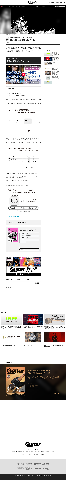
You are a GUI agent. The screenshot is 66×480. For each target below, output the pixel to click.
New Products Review (51, 6)
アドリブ (10, 279)
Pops (2, 330)
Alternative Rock (47, 347)
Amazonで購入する (10, 394)
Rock (5, 330)
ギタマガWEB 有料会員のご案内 (8, 6)
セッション (14, 279)
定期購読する (20, 394)
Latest (4, 312)
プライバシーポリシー (23, 475)
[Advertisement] (33, 414)
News (39, 6)
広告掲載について (30, 475)
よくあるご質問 (17, 475)
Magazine (10, 362)
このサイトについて (37, 475)
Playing (13, 34)
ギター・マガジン (8, 34)
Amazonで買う (24, 247)
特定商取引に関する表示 (48, 475)
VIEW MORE (57, 393)
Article (38, 451)
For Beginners (36, 454)
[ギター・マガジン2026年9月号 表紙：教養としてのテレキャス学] (15, 391)
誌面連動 (43, 6)
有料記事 (17, 6)
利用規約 (42, 475)
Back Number (29, 454)
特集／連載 (23, 6)
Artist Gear (34, 6)
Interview (28, 6)
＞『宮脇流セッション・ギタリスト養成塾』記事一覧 (17, 222)
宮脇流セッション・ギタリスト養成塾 (23, 279)
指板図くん (43, 454)
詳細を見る (23, 249)
